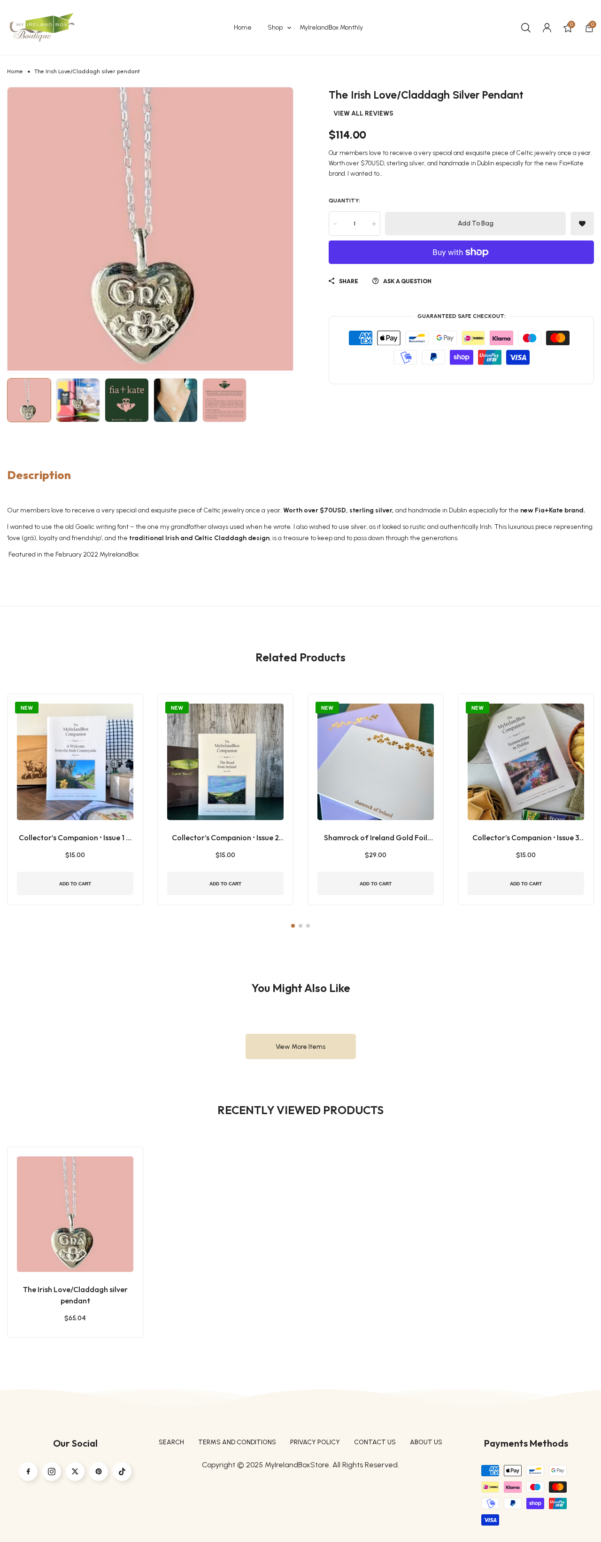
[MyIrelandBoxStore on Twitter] (75, 1471)
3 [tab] (308, 926)
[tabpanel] (75, 799)
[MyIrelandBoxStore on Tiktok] (122, 1471)
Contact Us (375, 1442)
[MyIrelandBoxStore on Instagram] (51, 1471)
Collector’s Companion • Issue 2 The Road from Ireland (225, 838)
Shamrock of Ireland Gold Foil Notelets (375, 838)
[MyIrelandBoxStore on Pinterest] (98, 1471)
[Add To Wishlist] (63, 1236)
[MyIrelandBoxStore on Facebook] (28, 1471)
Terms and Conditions (237, 1442)
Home (15, 71)
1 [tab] (293, 926)
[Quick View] (86, 1236)
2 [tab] (300, 926)
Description (39, 474)
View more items (300, 1047)
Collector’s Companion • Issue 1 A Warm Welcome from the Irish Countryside (75, 838)
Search (171, 1442)
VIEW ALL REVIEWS (363, 113)
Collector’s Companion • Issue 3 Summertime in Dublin (525, 838)
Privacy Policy (315, 1442)
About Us (426, 1442)
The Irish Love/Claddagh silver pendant (75, 1295)
